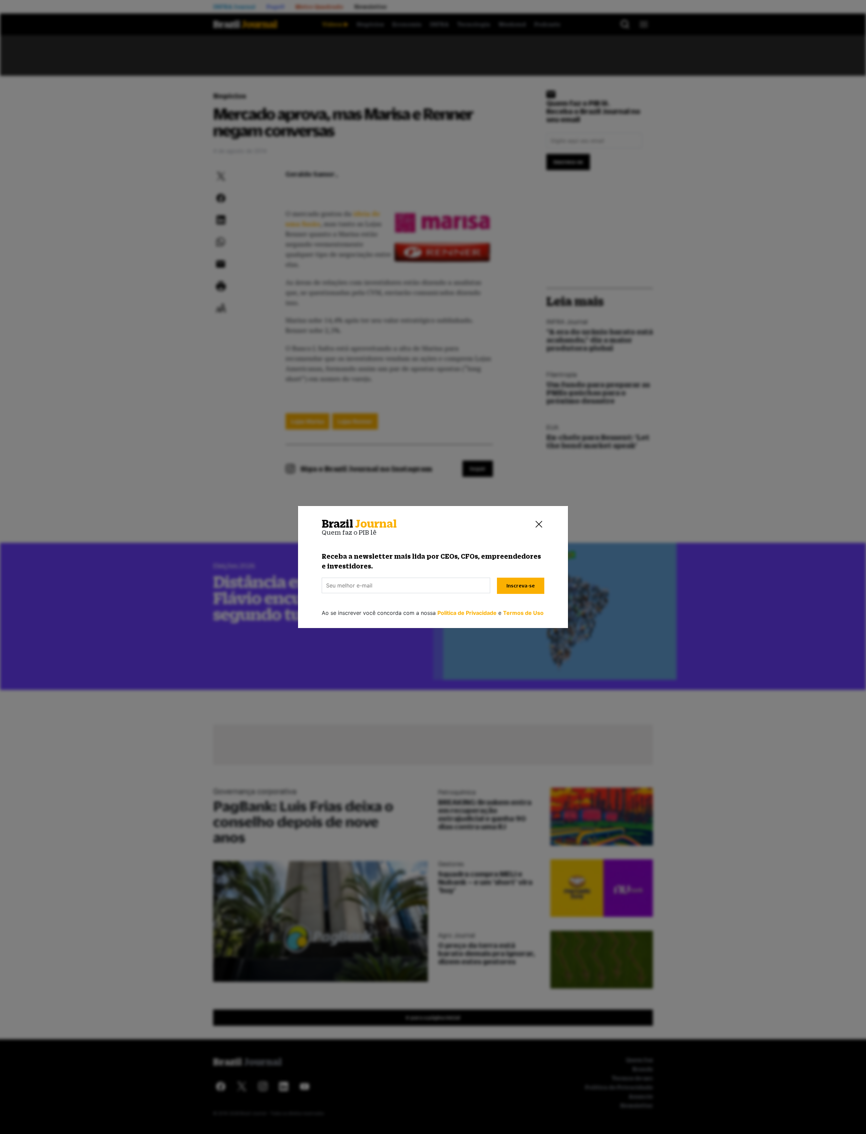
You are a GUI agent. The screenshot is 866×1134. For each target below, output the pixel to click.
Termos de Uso (523, 612)
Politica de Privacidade (467, 612)
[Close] (538, 524)
